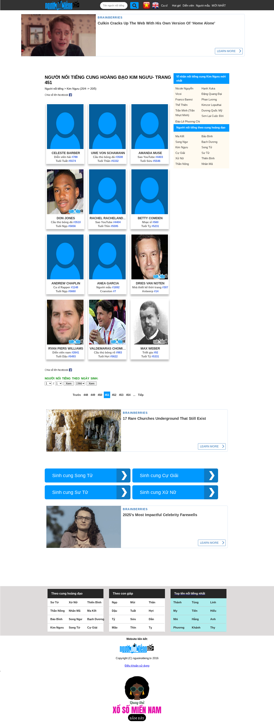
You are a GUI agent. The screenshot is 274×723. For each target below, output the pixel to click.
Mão (114, 627)
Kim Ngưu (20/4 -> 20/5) (81, 88)
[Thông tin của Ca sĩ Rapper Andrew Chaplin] (65, 278)
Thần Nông (182, 163)
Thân (152, 602)
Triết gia (150, 352)
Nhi (175, 619)
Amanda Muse (150, 153)
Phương (178, 627)
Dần (151, 619)
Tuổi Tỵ (150, 226)
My (175, 610)
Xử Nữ (179, 158)
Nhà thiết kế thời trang (150, 287)
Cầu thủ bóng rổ (108, 352)
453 (121, 394)
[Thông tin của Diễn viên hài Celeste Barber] (65, 148)
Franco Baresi (184, 99)
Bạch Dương (209, 141)
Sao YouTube (150, 157)
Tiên (194, 610)
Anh (213, 619)
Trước (77, 394)
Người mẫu (203, 5)
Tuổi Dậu (66, 356)
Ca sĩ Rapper (65, 287)
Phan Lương (209, 99)
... (134, 394)
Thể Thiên (181, 104)
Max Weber (150, 348)
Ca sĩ (164, 5)
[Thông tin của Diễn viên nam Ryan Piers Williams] (65, 343)
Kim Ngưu (181, 147)
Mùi (132, 602)
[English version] (155, 7)
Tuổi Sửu (150, 160)
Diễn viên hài (66, 157)
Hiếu (213, 610)
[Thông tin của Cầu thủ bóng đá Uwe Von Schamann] (107, 148)
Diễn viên (188, 5)
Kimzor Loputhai (211, 104)
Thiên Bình (208, 158)
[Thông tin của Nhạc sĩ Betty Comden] (149, 213)
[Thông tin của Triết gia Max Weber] (149, 343)
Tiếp (141, 394)
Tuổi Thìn (108, 226)
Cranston (108, 291)
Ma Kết (179, 136)
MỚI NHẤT (219, 5)
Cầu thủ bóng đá (108, 157)
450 (100, 394)
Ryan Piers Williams (65, 348)
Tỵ (150, 627)
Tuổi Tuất (66, 160)
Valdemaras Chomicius (108, 348)
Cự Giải (180, 152)
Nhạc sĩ (150, 222)
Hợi (151, 610)
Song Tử (206, 147)
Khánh (196, 627)
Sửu (133, 619)
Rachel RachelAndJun (108, 218)
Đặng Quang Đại (211, 93)
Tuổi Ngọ (66, 226)
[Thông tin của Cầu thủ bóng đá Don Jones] (65, 213)
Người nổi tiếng (54, 88)
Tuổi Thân (108, 160)
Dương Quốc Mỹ (211, 110)
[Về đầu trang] (270, 719)
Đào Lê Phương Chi (187, 121)
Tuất (133, 610)
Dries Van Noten (150, 283)
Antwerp (150, 291)
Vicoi (178, 93)
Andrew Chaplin (65, 283)
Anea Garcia (108, 283)
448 (86, 394)
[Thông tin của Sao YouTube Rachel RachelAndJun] (107, 213)
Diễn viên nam (65, 352)
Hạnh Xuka (208, 88)
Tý (113, 619)
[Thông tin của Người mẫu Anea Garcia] (107, 278)
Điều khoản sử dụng (137, 665)
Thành (177, 602)
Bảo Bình (207, 136)
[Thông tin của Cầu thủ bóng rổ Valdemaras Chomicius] (107, 343)
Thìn (133, 627)
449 (93, 394)
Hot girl (176, 5)
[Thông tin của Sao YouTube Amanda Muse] (149, 148)
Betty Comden (150, 218)
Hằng (195, 619)
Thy (212, 627)
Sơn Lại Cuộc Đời (212, 115)
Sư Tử (205, 152)
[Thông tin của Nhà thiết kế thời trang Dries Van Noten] (149, 278)
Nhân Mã (207, 163)
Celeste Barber (66, 153)
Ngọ (114, 602)
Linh (213, 602)
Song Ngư (181, 141)
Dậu (114, 610)
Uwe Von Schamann (108, 153)
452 (114, 394)
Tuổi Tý (150, 356)
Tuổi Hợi (108, 356)
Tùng (195, 602)
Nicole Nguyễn (184, 88)
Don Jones (66, 218)
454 (128, 394)
